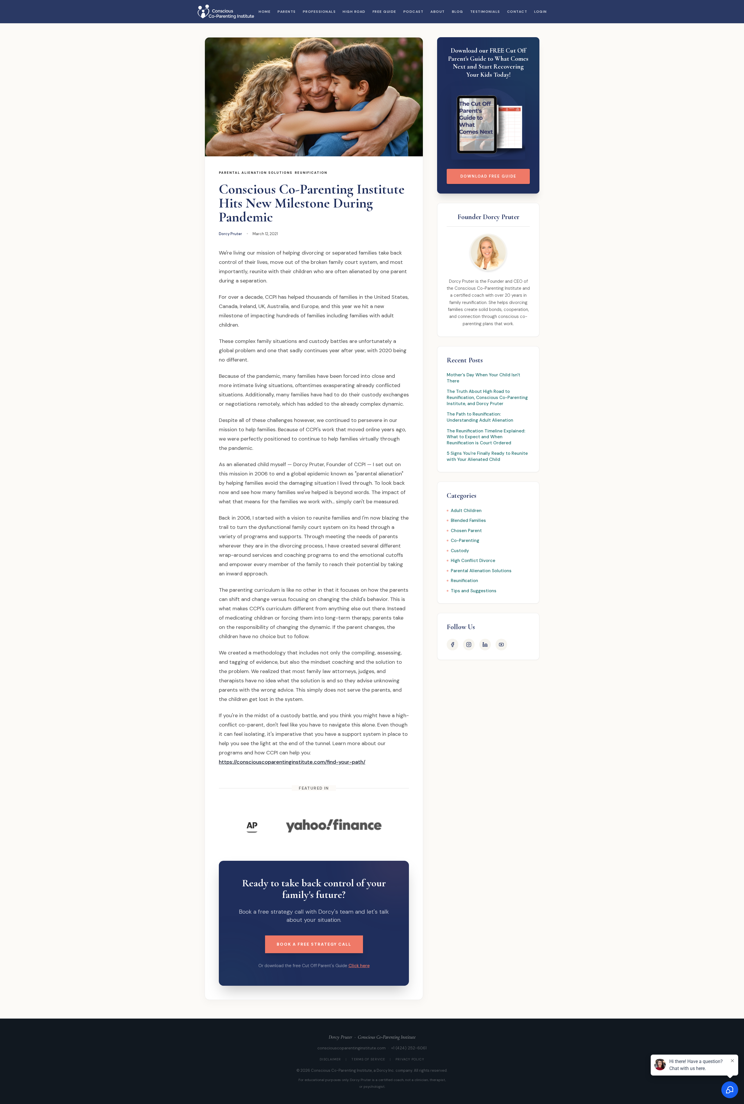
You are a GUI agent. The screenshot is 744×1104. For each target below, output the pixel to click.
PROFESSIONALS (319, 11)
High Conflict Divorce (473, 560)
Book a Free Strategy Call (314, 944)
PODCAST (413, 11)
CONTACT (517, 11)
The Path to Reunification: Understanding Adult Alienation (480, 417)
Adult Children (466, 510)
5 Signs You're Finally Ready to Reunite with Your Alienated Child (487, 456)
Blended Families (468, 520)
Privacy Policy (410, 1059)
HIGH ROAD (354, 11)
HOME (265, 11)
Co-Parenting (465, 540)
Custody (460, 551)
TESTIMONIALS (485, 11)
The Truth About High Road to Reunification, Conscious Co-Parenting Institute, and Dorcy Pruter (487, 397)
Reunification (311, 173)
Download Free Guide (488, 176)
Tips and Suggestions (473, 591)
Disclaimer (330, 1059)
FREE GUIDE (384, 11)
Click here (359, 966)
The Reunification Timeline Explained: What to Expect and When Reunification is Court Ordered (486, 437)
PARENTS (287, 11)
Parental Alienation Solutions (255, 173)
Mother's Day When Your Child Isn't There (483, 378)
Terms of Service (368, 1059)
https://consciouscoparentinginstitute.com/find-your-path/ (292, 761)
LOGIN (540, 11)
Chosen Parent (466, 531)
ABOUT (437, 11)
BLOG (457, 11)
